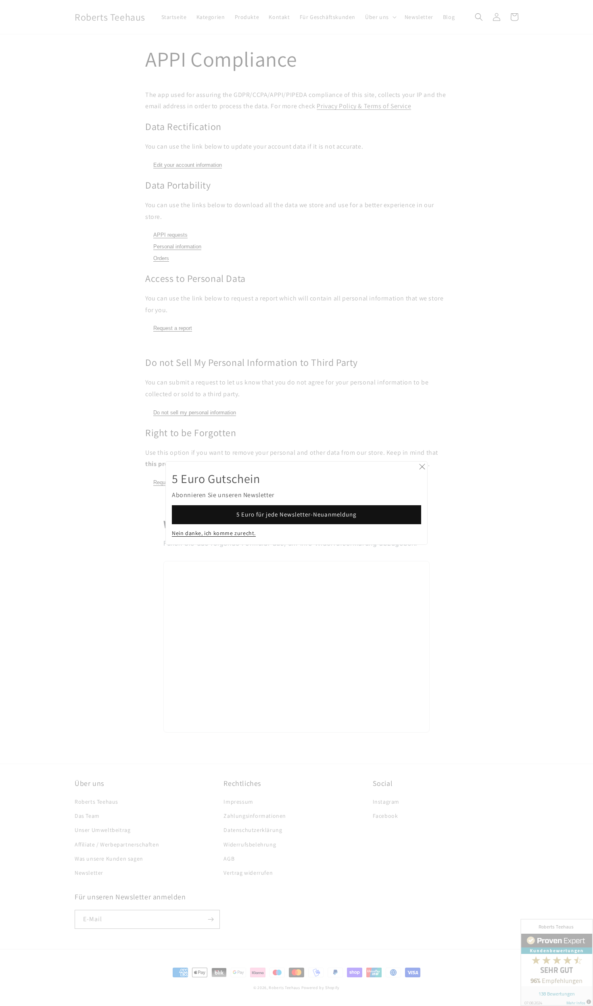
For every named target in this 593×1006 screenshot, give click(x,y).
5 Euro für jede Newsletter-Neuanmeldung (296, 514)
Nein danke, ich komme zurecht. (214, 533)
